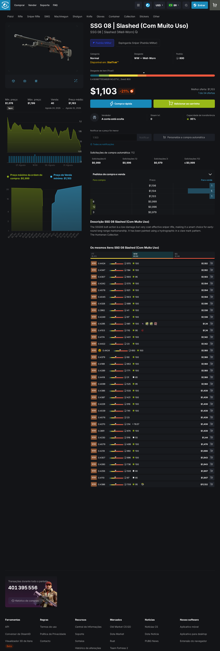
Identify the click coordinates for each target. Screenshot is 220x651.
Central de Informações (88, 626)
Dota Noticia (152, 633)
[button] (10, 16)
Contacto (45, 640)
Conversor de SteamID (18, 633)
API (7, 626)
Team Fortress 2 (119, 648)
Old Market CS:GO (120, 626)
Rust (112, 640)
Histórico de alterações (88, 648)
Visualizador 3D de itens (18, 640)
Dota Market (117, 633)
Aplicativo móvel (189, 626)
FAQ (55, 5)
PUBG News (151, 640)
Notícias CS (151, 626)
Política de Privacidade (53, 633)
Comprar (19, 5)
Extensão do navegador (193, 640)
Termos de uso (48, 626)
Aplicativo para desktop (193, 633)
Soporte (45, 5)
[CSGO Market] (5, 5)
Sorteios (79, 640)
